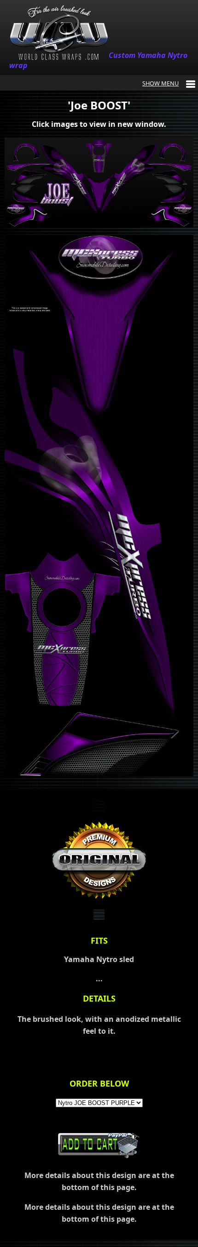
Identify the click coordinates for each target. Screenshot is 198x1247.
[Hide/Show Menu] (168, 83)
